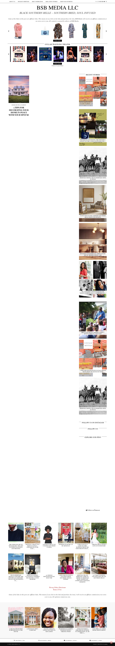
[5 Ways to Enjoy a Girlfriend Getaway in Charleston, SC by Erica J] (82, 617)
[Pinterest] (100, 1)
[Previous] (9, 31)
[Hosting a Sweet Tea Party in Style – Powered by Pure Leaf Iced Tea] (32, 533)
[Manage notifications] (111, 642)
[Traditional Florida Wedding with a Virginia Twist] (66, 617)
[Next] (106, 31)
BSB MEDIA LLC (57, 7)
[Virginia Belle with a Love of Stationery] (99, 533)
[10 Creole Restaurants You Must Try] (49, 563)
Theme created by (100, 644)
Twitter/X (20, 640)
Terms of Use (57, 590)
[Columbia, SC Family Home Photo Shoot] (99, 617)
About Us (12, 1)
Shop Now (57, 40)
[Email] (104, 1)
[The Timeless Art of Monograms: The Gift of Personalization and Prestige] (16, 533)
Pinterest (96, 640)
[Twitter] (96, 1)
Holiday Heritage (23, 1)
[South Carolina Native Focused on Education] (49, 617)
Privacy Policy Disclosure (57, 587)
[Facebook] (102, 1)
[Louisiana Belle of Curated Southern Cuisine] (49, 533)
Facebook (71, 640)
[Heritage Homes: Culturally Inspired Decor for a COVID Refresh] (32, 563)
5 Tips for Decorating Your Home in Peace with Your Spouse (19, 111)
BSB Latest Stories (51, 1)
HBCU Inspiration (37, 1)
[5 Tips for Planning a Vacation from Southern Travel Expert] (66, 563)
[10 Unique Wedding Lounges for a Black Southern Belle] (99, 563)
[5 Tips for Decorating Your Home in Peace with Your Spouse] (19, 89)
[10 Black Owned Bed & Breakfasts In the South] (16, 617)
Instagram (45, 640)
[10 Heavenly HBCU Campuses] (32, 617)
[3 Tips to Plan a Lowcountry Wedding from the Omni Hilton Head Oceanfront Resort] (82, 533)
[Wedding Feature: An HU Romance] (66, 533)
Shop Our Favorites (66, 1)
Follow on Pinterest (93, 510)
